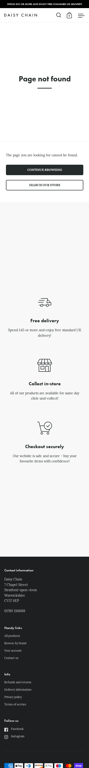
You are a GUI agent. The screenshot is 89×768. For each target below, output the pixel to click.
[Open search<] (58, 15)
